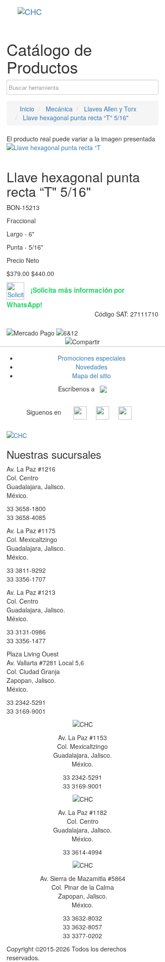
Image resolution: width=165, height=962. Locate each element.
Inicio (26, 108)
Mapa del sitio (91, 375)
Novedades (91, 366)
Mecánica (59, 108)
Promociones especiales (91, 358)
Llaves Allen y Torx (110, 108)
